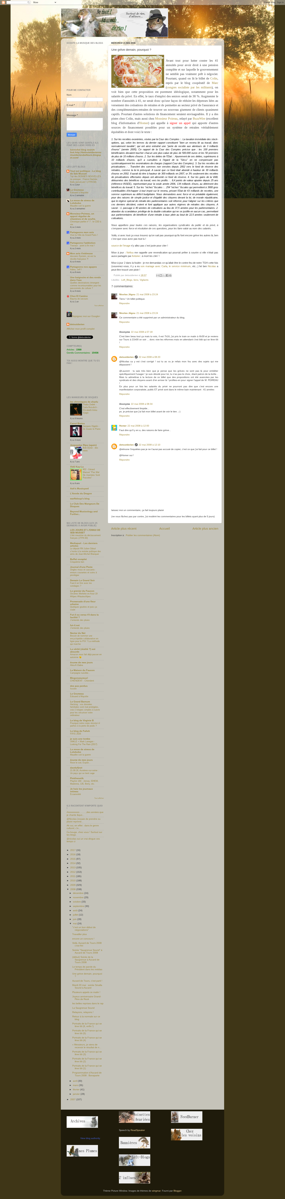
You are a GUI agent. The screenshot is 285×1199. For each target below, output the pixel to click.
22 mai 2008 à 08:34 (142, 404)
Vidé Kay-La (77, 467)
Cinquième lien (77, 562)
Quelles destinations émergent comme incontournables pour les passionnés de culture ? (85, 285)
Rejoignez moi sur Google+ (86, 316)
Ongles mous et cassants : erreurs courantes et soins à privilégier (83, 572)
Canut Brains (77, 423)
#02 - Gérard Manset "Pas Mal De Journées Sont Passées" (91, 473)
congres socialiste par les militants (189, 87)
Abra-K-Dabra (76, 665)
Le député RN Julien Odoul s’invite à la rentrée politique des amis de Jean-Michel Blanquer (85, 551)
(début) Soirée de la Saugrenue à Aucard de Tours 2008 (85, 960)
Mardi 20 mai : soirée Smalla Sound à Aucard (87, 986)
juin (75, 919)
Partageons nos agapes (83, 267)
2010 (73, 880)
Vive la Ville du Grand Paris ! (84, 235)
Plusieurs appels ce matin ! (86, 992)
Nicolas (212, 266)
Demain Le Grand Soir (82, 580)
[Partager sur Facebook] (167, 275)
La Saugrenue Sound (83, 1008)
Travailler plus (79, 934)
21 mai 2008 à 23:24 (147, 294)
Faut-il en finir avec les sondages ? (81, 584)
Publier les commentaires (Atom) (143, 535)
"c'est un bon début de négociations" (84, 928)
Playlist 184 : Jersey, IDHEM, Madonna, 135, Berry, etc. (84, 782)
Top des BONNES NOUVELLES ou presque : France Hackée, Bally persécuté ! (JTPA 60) (85, 179)
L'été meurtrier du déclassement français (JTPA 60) (85, 536)
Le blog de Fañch (80, 731)
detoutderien (126, 357)
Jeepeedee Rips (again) (83, 445)
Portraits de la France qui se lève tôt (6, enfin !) (87, 1025)
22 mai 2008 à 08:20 (149, 357)
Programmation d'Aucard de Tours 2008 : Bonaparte (87, 1074)
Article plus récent (123, 528)
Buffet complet (78, 559)
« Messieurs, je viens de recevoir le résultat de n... (86, 1046)
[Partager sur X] (164, 275)
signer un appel (180, 123)
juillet (76, 915)
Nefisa (130, 252)
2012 (73, 872)
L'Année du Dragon (81, 493)
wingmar (156, 1191)
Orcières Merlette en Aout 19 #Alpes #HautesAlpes (83, 595)
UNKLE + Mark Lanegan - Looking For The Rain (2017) (83, 743)
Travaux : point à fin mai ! (82, 245)
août (75, 910)
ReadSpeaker (138, 1130)
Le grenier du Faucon (82, 591)
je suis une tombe (80, 739)
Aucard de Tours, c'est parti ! (87, 981)
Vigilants (144, 280)
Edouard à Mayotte (79, 192)
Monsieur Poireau (166, 118)
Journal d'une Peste (81, 567)
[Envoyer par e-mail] (157, 275)
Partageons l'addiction (82, 243)
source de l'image (120, 245)
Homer (143, 123)
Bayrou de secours (79, 299)
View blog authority (90, 1138)
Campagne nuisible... (80, 673)
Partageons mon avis (82, 232)
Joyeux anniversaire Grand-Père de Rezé (86, 997)
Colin (213, 78)
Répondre (124, 303)
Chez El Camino (79, 296)
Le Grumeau (77, 190)
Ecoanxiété (75, 794)
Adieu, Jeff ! (76, 269)
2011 (73, 876)
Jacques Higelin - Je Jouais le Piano (91, 427)
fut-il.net (75, 625)
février (76, 1089)
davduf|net (76, 768)
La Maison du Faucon (82, 670)
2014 (73, 863)
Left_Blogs (126, 280)
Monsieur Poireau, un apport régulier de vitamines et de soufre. (83, 216)
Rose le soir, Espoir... (80, 762)
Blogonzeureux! (79, 678)
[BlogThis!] (160, 275)
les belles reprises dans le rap (87, 1003)
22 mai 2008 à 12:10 (149, 445)
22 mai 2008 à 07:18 (142, 332)
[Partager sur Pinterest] (170, 275)
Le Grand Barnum (80, 701)
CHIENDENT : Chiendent (82, 680)
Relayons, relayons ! (83, 1012)
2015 (73, 859)
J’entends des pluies (80, 620)
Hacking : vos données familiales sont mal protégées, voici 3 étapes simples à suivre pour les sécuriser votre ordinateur (85, 710)
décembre (78, 893)
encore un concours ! (83, 938)
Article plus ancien (205, 528)
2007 (73, 1099)
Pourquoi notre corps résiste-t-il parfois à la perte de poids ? (85, 724)
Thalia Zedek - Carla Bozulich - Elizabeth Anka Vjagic (90, 408)
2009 (73, 885)
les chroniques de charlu (84, 402)
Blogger (177, 1191)
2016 (73, 854)
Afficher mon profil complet (81, 329)
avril (75, 1081)
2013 (73, 867)
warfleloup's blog (80, 498)
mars (76, 1085)
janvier (76, 1094)
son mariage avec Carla (154, 266)
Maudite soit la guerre (80, 206)
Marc (215, 83)
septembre (79, 906)
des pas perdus (79, 686)
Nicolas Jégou (127, 294)
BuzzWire (199, 118)
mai (75, 923)
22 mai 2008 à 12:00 (138, 426)
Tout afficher (99, 305)
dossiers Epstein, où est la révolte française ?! (83, 257)
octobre (77, 901)
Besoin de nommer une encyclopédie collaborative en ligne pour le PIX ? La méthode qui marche (85, 640)
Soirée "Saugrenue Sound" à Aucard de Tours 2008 (87, 951)
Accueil (164, 528)
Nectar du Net (77, 633)
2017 (73, 850)
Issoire (73, 688)
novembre (78, 897)
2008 (73, 889)
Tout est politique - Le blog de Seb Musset (85, 172)
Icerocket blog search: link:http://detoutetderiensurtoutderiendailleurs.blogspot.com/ (85, 154)
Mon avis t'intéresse (81, 253)
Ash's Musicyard (79, 488)
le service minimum (180, 266)
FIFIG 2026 (75, 733)
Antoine (136, 256)
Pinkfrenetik (77, 778)
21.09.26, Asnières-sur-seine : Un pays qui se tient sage (84, 771)
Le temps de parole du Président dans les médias (87, 968)
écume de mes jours (81, 662)
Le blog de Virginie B (82, 720)
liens (136, 280)
